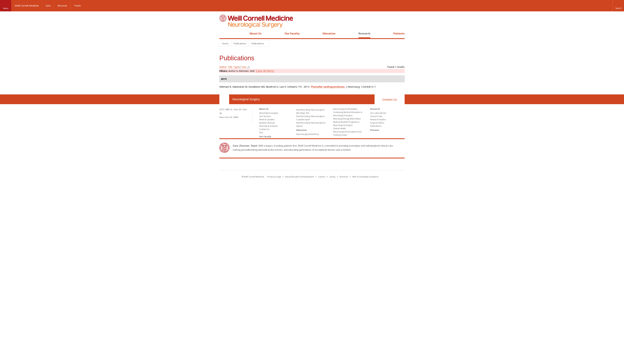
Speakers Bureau (267, 122)
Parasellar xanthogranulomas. (328, 86)
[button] (618, 5)
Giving (332, 176)
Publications (375, 126)
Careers (321, 176)
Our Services (265, 116)
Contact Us (389, 99)
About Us (255, 33)
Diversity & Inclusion (268, 126)
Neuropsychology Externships (347, 118)
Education (329, 33)
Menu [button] (5, 8)
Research (364, 33)
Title (230, 66)
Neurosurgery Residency (307, 134)
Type (236, 66)
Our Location (224, 99)
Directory (343, 176)
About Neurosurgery (268, 113)
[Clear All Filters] (265, 70)
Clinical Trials (376, 116)
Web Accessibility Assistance (365, 176)
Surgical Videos (377, 122)
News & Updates (267, 119)
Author (223, 66)
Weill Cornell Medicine (27, 5)
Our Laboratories (378, 113)
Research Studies (378, 119)
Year (243, 66)
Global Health (339, 128)
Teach (77, 5)
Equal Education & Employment (299, 176)
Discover (62, 5)
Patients (399, 33)
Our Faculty (292, 33)
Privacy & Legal (274, 176)
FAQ (261, 132)
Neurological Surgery (246, 99)
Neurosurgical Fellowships (345, 109)
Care (48, 5)
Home (223, 33)
